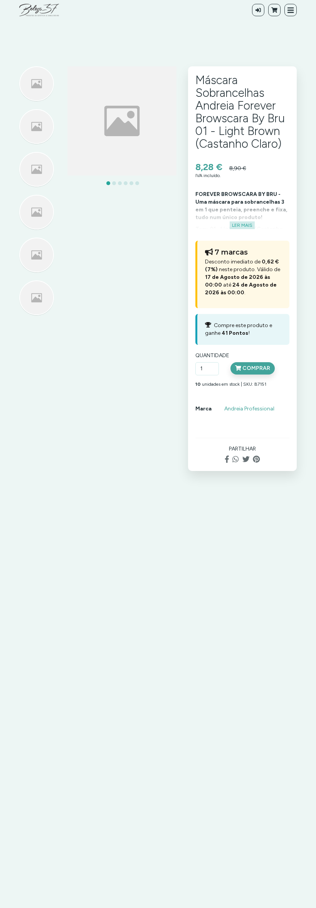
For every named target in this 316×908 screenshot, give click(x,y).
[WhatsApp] (235, 459)
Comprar (255, 368)
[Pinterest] (256, 459)
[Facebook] (227, 459)
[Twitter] (246, 459)
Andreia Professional (249, 408)
